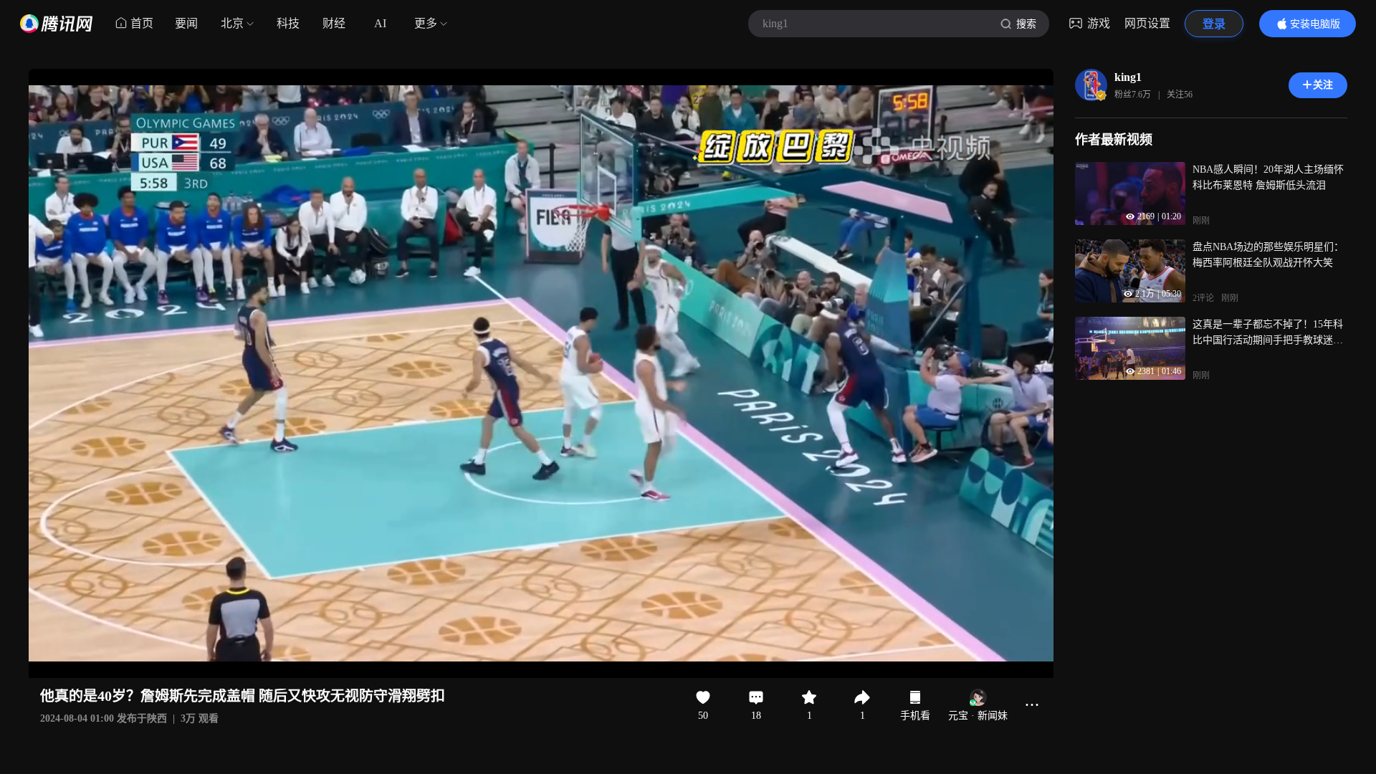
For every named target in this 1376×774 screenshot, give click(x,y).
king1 (1128, 77)
